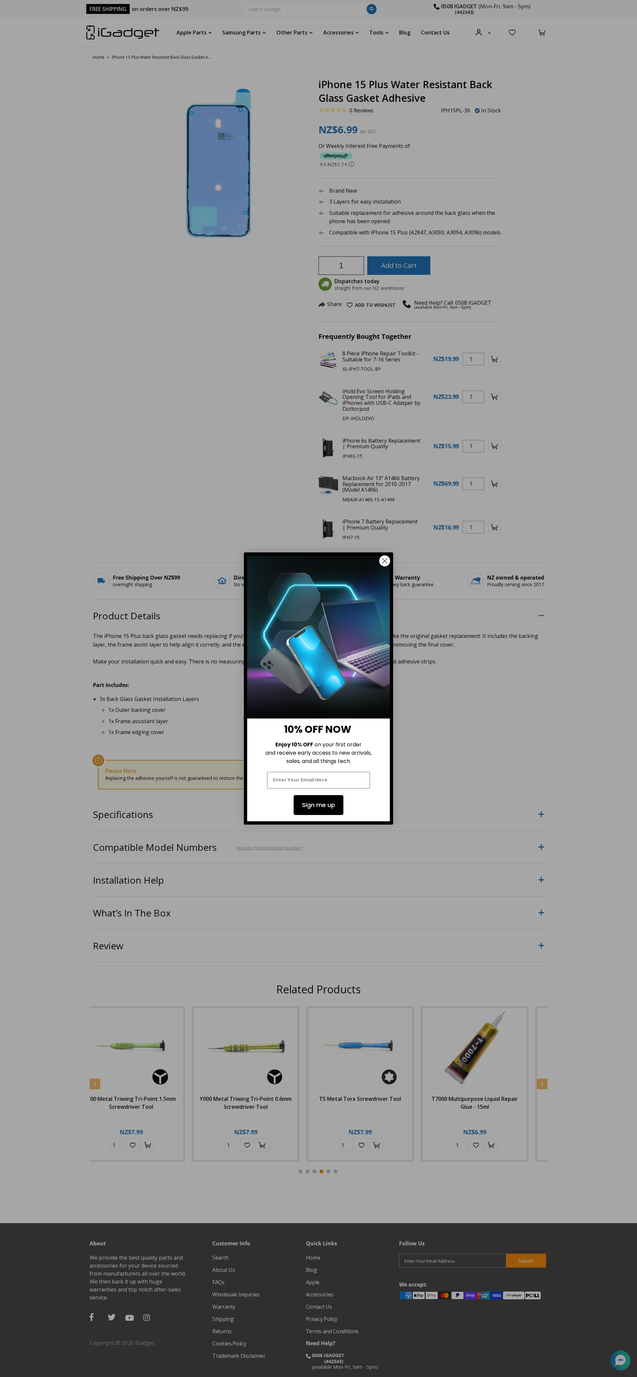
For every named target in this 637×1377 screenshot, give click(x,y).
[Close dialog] (384, 561)
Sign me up (318, 805)
